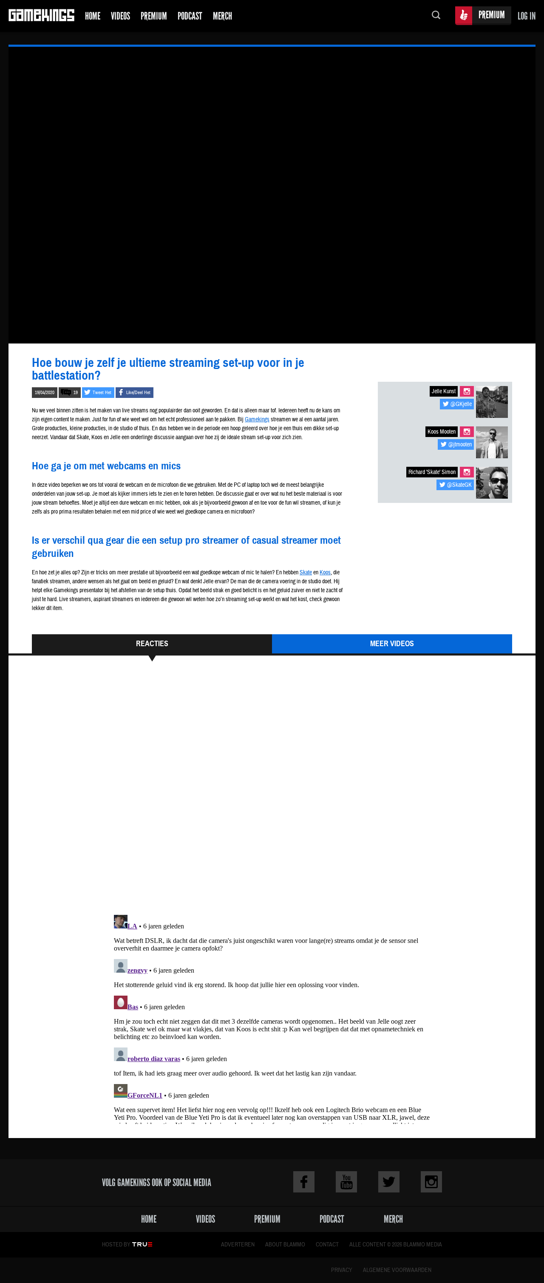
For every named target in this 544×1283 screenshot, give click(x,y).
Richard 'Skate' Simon (432, 472)
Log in (527, 16)
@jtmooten (460, 444)
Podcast (190, 16)
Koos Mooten (442, 432)
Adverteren (238, 1245)
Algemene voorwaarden (397, 1270)
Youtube (346, 1181)
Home (92, 16)
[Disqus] (272, 792)
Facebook (303, 1181)
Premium (154, 16)
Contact (327, 1245)
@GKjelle (461, 404)
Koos (325, 572)
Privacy (341, 1270)
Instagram (467, 391)
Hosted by (116, 1245)
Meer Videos (392, 643)
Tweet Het (102, 392)
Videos (120, 16)
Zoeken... (436, 16)
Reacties (152, 643)
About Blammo (285, 1245)
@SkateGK (459, 485)
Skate (306, 572)
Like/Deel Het (138, 392)
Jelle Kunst (444, 391)
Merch (222, 16)
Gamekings (41, 16)
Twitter (389, 1181)
